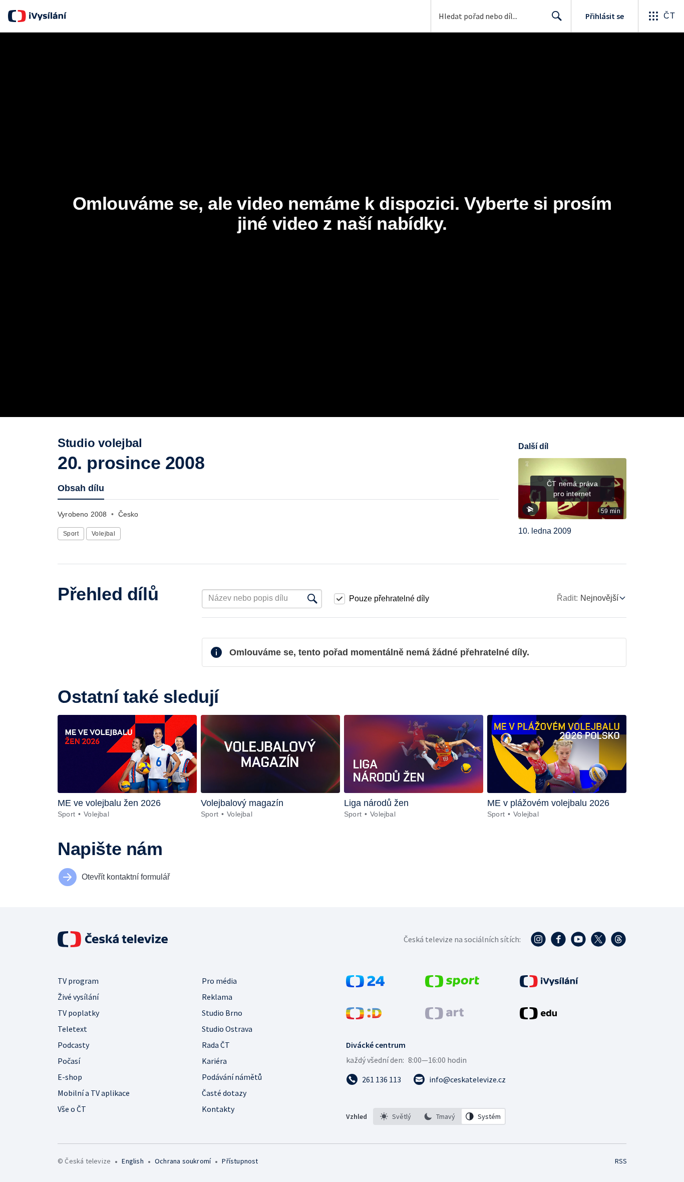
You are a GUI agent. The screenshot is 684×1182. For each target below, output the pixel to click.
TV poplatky (78, 1013)
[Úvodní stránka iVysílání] (46, 16)
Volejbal (103, 533)
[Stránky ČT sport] (452, 984)
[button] (572, 492)
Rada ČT (216, 1045)
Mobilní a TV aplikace (94, 1093)
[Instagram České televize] (538, 939)
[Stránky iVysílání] (549, 984)
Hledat (557, 16)
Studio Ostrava (227, 1029)
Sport (71, 533)
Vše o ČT (72, 1109)
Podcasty (73, 1045)
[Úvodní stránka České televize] (114, 939)
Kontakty (218, 1109)
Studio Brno (222, 1013)
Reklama (217, 997)
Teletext (72, 1029)
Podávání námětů (232, 1077)
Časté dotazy (224, 1093)
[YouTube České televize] (578, 939)
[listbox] (439, 1116)
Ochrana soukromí (183, 1160)
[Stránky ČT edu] (538, 1016)
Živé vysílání (78, 997)
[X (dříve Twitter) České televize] (598, 939)
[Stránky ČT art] (444, 1016)
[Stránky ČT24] (365, 984)
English (132, 1160)
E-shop (70, 1077)
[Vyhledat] (312, 598)
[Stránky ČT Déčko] (364, 1016)
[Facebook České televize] (558, 939)
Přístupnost (240, 1160)
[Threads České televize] (618, 939)
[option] (395, 1116)
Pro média (219, 981)
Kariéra (214, 1061)
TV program (78, 981)
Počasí (69, 1061)
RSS (621, 1160)
